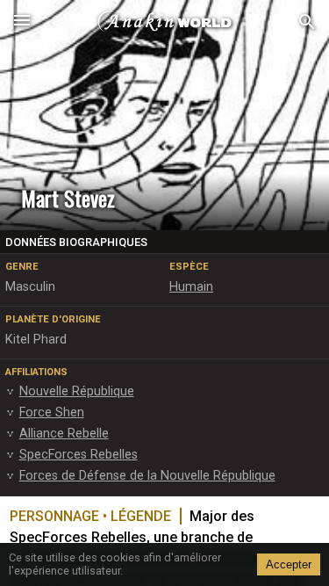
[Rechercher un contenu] (307, 22)
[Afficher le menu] (21, 22)
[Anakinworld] (165, 22)
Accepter (288, 564)
